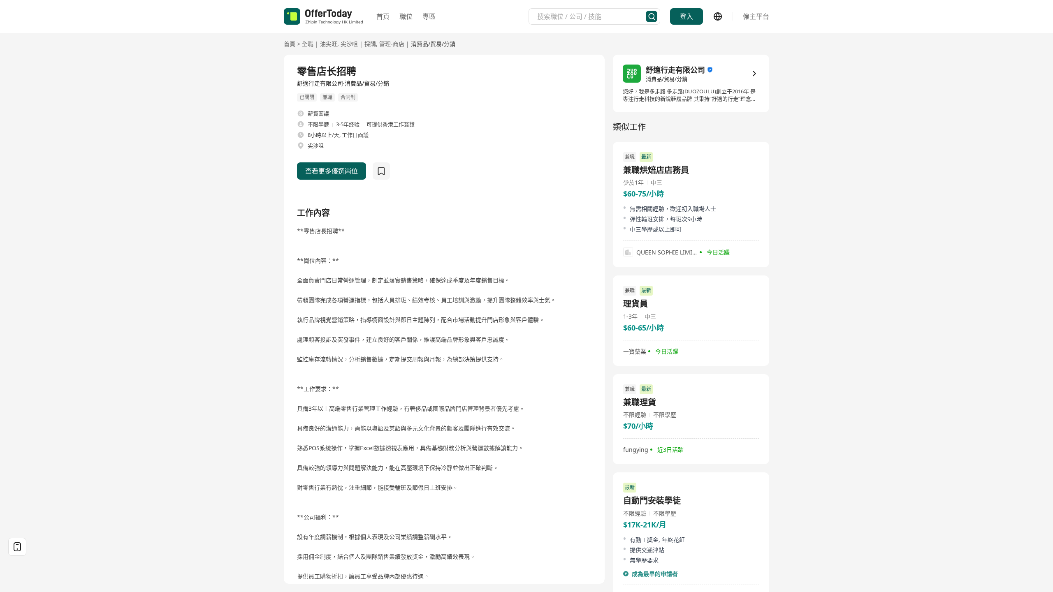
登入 (686, 16)
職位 (406, 16)
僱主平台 (756, 16)
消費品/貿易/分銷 (433, 44)
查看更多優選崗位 (331, 171)
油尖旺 (328, 44)
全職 (307, 44)
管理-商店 (391, 44)
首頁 (383, 16)
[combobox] (591, 16)
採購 (370, 44)
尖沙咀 (349, 44)
